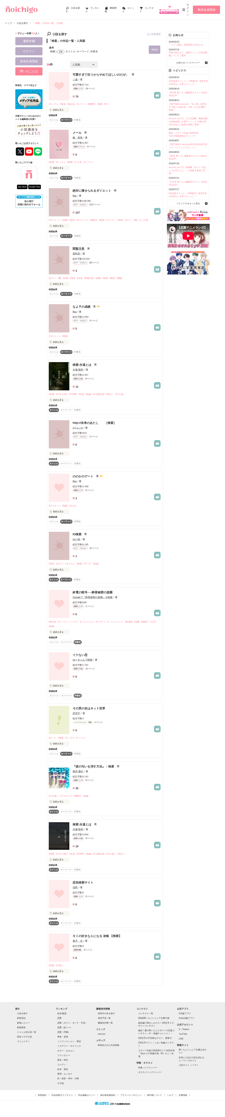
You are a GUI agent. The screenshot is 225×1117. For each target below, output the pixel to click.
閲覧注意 (79, 248)
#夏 (59, 278)
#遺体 (72, 278)
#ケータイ (61, 162)
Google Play (34, 187)
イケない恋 (80, 655)
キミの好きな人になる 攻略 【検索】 (97, 936)
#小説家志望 (99, 394)
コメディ (61, 1064)
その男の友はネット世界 (89, 708)
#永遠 (81, 394)
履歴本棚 (29, 41)
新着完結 (21, 1018)
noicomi (101, 1034)
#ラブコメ (88, 162)
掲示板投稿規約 (107, 1095)
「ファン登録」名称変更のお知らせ (186, 45)
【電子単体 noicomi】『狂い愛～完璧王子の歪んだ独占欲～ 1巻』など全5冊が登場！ (188, 107)
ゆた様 (76, 539)
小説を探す (22, 1013)
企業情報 (183, 1095)
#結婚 (51, 626)
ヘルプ (170, 1095)
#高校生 (94, 220)
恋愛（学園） (63, 1032)
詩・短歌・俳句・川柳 (68, 1078)
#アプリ (87, 563)
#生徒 (80, 278)
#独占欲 (71, 104)
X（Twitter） (185, 1029)
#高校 (65, 278)
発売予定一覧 (104, 1018)
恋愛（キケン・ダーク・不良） (72, 1023)
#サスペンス (82, 220)
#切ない (110, 394)
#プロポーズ (66, 796)
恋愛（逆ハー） (64, 1027)
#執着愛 (128, 622)
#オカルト (70, 563)
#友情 (72, 220)
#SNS (51, 563)
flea (74, 195)
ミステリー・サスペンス (69, 1046)
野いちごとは (29, 71)
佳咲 (75, 887)
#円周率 (73, 394)
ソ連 (75, 79)
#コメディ (111, 220)
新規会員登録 (206, 9)
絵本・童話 (62, 1069)
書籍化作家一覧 (105, 1023)
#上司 (153, 622)
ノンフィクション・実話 (69, 1041)
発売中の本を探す (106, 1013)
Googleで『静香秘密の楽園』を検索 (92, 597)
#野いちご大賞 (141, 220)
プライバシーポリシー (131, 1095)
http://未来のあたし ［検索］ (94, 422)
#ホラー (128, 220)
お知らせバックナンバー (188, 62)
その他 (60, 1083)
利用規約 (42, 1095)
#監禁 (102, 220)
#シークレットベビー (68, 622)
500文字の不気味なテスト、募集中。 (156, 1038)
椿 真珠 (78, 137)
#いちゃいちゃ (87, 622)
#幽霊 (119, 278)
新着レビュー (23, 1023)
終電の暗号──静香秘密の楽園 (92, 592)
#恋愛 (51, 162)
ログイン (188, 9)
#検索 (63, 104)
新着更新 (21, 1027)
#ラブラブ (100, 622)
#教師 (98, 278)
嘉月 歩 (78, 940)
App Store (22, 187)
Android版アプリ (187, 1018)
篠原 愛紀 (78, 771)
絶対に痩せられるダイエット (92, 190)
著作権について (154, 1095)
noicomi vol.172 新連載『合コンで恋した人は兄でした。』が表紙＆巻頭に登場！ (188, 170)
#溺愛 (99, 104)
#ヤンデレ (53, 104)
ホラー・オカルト (65, 1050)
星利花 (76, 253)
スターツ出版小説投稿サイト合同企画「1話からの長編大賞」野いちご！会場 (156, 1053)
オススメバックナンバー (150, 1072)
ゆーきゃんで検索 (82, 659)
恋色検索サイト (83, 882)
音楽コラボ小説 (24, 1036)
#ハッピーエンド (115, 622)
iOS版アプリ (185, 1013)
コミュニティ (23, 1041)
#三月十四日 (62, 394)
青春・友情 (62, 1036)
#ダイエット (55, 220)
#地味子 (145, 622)
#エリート (81, 104)
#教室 (112, 278)
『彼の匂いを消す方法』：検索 (94, 766)
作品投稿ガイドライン (62, 1095)
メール (77, 132)
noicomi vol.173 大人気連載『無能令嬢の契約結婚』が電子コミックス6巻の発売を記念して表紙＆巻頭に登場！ (188, 121)
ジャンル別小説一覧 (26, 1032)
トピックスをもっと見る (188, 203)
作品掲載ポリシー (86, 1095)
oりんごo (78, 427)
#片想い (59, 965)
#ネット (52, 738)
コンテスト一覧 (145, 1013)
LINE (181, 1038)
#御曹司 (91, 104)
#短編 (88, 394)
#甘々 (107, 104)
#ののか (73, 506)
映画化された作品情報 (108, 1045)
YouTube (183, 1034)
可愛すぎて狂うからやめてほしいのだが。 (101, 74)
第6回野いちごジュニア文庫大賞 (153, 1018)
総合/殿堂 (62, 1013)
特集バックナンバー (147, 1067)
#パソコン (81, 738)
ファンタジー (63, 1055)
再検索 (154, 49)
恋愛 (59, 1018)
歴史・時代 (62, 1060)
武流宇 (76, 713)
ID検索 (77, 534)
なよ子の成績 (82, 306)
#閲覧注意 (89, 278)
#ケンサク (70, 738)
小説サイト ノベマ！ (189, 1065)
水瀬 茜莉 (78, 369)
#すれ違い (120, 394)
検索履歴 (156, 34)
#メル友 (78, 162)
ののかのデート (83, 476)
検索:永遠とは (82, 364)
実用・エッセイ (64, 1074)
